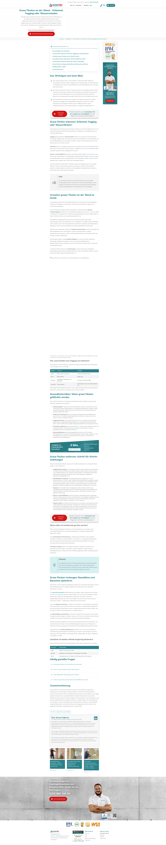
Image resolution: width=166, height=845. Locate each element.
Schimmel (52, 210)
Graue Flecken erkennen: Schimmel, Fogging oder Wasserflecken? (70, 53)
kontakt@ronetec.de (55, 834)
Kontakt (102, 836)
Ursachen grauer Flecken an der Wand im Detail (65, 56)
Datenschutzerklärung (90, 838)
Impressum (87, 840)
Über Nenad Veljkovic (60, 718)
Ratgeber (102, 835)
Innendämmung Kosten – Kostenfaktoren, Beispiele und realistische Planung (74, 760)
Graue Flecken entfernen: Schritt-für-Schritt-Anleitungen (68, 61)
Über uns (87, 833)
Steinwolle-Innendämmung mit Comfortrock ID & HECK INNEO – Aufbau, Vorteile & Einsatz (91, 760)
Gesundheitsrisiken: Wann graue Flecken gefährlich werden (68, 59)
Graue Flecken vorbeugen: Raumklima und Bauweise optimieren (70, 64)
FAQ (86, 835)
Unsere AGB (103, 838)
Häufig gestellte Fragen (59, 66)
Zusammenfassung (57, 69)
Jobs (86, 836)
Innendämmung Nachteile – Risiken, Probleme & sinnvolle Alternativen (57, 760)
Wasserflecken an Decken (77, 426)
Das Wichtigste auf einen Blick (60, 51)
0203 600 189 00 (94, 2)
